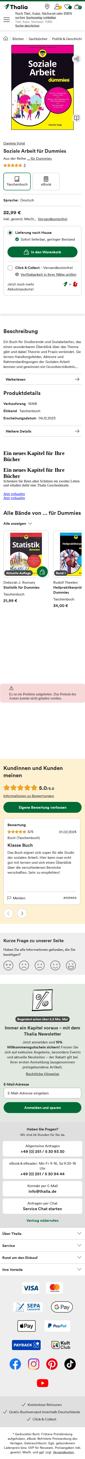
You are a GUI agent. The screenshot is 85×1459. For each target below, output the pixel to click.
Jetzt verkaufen (14, 494)
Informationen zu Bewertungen (28, 796)
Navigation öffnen (6, 19)
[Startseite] (5, 38)
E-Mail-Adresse (16, 1084)
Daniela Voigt (14, 143)
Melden (19, 898)
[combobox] (10, 232)
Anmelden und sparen (42, 1107)
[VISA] (30, 1288)
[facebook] (15, 1364)
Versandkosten (63, 1452)
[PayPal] (57, 1326)
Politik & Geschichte (68, 38)
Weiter (22, 913)
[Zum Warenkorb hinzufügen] (42, 571)
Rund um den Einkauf (20, 1257)
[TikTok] (70, 1364)
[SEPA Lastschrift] (28, 1307)
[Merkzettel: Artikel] (67, 6)
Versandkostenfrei (52, 219)
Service (8, 1245)
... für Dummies (39, 158)
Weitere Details (18, 431)
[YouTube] (42, 1383)
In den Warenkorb (46, 251)
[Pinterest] (52, 1364)
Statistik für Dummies (26, 572)
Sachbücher (38, 38)
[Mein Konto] (57, 6)
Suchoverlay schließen (41, 17)
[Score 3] (40, 965)
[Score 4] (55, 965)
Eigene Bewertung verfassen (42, 807)
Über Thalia (12, 1233)
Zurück (8, 913)
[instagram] (33, 1364)
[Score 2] (24, 965)
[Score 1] (8, 965)
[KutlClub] (61, 1345)
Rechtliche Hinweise (42, 1074)
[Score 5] (71, 965)
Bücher (18, 38)
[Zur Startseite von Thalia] (26, 6)
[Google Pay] (62, 1307)
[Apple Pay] (26, 1326)
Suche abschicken (27, 26)
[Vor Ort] (47, 6)
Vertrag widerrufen (42, 1220)
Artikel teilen (76, 58)
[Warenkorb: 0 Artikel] (77, 6)
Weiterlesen (15, 379)
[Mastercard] (54, 1288)
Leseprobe (76, 118)
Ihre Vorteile (12, 1269)
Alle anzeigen (14, 523)
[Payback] (26, 1345)
